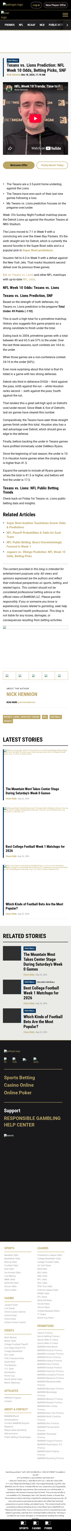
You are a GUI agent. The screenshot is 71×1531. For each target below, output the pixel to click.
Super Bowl (9, 1362)
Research (8, 1426)
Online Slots (10, 1319)
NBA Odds (42, 1276)
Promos (10, 25)
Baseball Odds (11, 1255)
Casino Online (19, 1085)
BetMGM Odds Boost (47, 1346)
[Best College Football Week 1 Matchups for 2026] (12, 987)
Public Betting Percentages (17, 1437)
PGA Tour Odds (44, 1286)
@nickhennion (26, 702)
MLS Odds (42, 1272)
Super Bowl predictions (38, 250)
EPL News (42, 1297)
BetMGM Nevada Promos (49, 1402)
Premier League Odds (47, 1290)
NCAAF (31, 25)
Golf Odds (9, 1269)
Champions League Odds (49, 1255)
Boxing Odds (10, 1262)
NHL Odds (42, 1283)
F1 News (41, 1314)
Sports (8, 721)
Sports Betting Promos (48, 1336)
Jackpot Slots (11, 1305)
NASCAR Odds (11, 1283)
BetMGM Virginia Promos (49, 1441)
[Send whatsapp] (48, 675)
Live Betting (10, 1276)
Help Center (19, 1124)
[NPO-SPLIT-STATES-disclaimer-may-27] (35, 643)
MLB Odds (42, 1269)
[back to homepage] (9, 14)
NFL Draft (9, 1355)
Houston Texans (30, 717)
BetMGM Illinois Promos (49, 1357)
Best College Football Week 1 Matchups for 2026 (41, 993)
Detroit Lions (11, 717)
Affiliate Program (12, 1398)
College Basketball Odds (49, 1258)
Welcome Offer (18, 165)
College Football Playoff (16, 1344)
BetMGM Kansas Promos (49, 1367)
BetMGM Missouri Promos (50, 1399)
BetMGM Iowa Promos (48, 1364)
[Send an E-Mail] (35, 675)
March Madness (12, 1382)
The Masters (10, 1365)
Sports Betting (19, 1077)
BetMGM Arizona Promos (49, 1350)
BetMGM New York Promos (50, 1413)
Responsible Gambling (32, 1118)
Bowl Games (10, 1337)
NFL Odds (42, 1279)
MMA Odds (9, 1279)
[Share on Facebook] (22, 675)
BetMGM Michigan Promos (50, 1388)
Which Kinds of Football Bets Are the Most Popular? (43, 1021)
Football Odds (11, 1265)
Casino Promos (45, 1333)
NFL (21, 25)
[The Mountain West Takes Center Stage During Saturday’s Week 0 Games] (12, 953)
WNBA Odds (43, 1293)
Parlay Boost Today (52, 165)
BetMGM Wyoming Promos (50, 1458)
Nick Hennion (14, 74)
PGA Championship (14, 1358)
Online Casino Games (14, 1312)
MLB (42, 25)
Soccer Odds (10, 1286)
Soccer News (43, 1304)
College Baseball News (48, 1311)
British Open (10, 1341)
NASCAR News (44, 1300)
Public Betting (58, 25)
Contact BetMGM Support (16, 1423)
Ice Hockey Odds (12, 1272)
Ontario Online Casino (15, 1322)
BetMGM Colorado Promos (50, 1354)
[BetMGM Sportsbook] (14, 5)
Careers (8, 1401)
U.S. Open (9, 1368)
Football (13, 60)
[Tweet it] (9, 675)
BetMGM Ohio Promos (48, 1423)
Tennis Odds (10, 1290)
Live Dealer (9, 1308)
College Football (46, 982)
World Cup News (45, 1318)
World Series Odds (13, 1379)
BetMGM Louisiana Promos (50, 1374)
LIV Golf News (44, 1265)
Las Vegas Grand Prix (14, 1348)
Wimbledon (10, 1372)
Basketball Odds (12, 1258)
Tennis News (43, 1307)
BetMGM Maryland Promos (50, 1378)
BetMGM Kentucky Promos (50, 1371)
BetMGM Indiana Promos (49, 1360)
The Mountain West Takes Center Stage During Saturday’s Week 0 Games (32, 791)
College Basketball (13, 1351)
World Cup (9, 1376)
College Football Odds (48, 1262)
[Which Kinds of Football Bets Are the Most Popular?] (12, 1015)
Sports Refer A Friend (47, 1340)
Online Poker (17, 1092)
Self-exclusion (11, 1433)
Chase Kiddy (11, 798)
